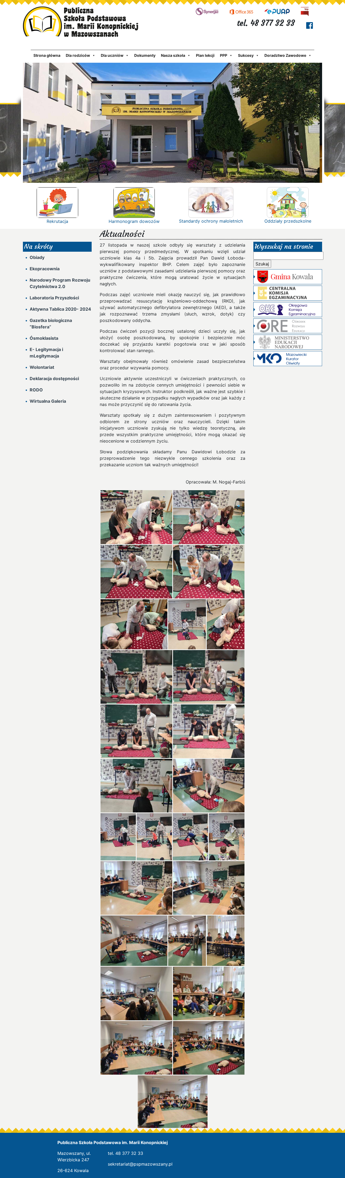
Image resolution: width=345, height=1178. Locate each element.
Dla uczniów (112, 55)
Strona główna (46, 55)
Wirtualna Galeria (48, 401)
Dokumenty (145, 55)
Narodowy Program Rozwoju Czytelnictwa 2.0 (60, 283)
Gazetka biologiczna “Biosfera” (51, 323)
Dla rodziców (78, 55)
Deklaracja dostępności (54, 378)
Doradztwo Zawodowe (285, 55)
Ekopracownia (45, 268)
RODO (36, 389)
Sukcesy (246, 55)
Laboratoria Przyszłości (54, 297)
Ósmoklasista (44, 338)
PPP (223, 55)
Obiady (37, 257)
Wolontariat (42, 367)
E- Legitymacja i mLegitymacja (46, 353)
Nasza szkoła (173, 55)
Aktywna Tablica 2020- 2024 (60, 309)
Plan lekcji (205, 55)
